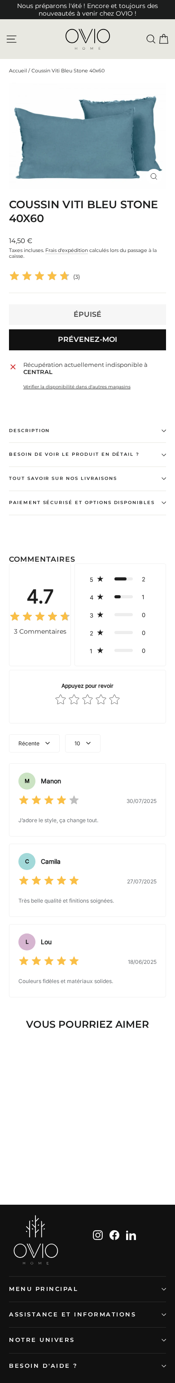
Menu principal (43, 1289)
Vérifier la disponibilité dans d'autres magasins (77, 387)
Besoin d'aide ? (43, 1365)
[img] (39, 277)
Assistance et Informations (72, 1314)
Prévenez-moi (87, 339)
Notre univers (42, 1340)
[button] (120, 579)
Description (29, 430)
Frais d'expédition (66, 250)
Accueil (18, 70)
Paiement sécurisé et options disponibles (82, 502)
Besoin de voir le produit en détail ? (74, 454)
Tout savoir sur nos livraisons (63, 478)
